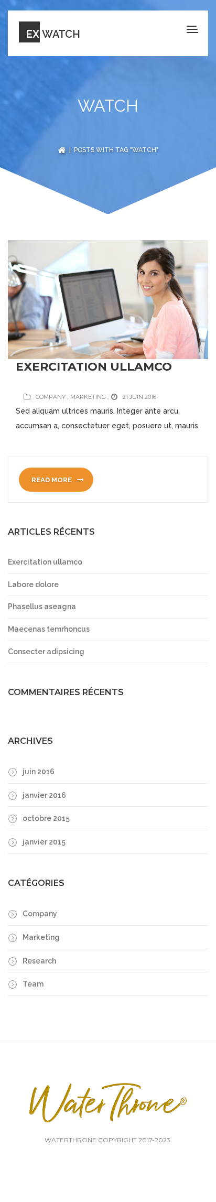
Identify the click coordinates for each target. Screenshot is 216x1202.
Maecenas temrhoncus (49, 629)
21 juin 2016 (139, 397)
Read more (52, 480)
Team (33, 984)
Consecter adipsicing (46, 651)
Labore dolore (33, 584)
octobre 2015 (46, 818)
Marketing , (89, 397)
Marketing (41, 937)
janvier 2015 (44, 842)
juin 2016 (39, 771)
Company (40, 913)
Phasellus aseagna (42, 606)
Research (39, 961)
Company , (52, 397)
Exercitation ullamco (94, 367)
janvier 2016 (44, 795)
